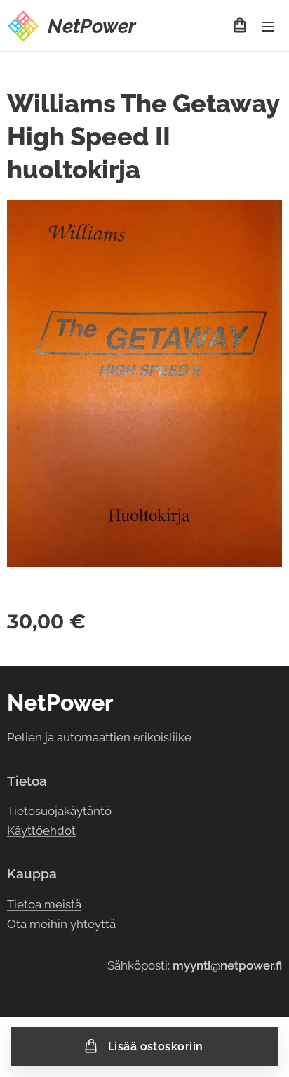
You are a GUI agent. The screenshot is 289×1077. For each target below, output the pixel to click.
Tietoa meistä (44, 904)
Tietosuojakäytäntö (59, 811)
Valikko (268, 26)
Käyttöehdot (41, 831)
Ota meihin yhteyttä (61, 924)
